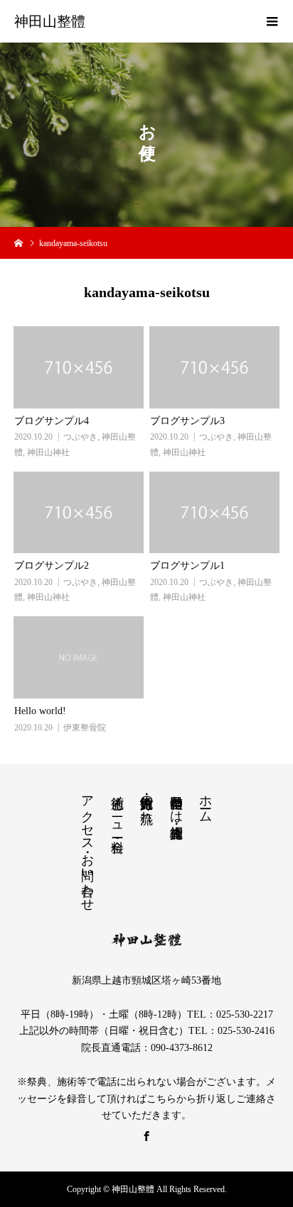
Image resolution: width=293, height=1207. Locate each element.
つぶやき (80, 437)
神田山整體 (49, 21)
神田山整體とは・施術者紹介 (176, 802)
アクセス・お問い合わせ (87, 846)
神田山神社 (48, 452)
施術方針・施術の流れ (146, 801)
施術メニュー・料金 (117, 809)
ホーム (205, 801)
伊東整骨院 (84, 728)
